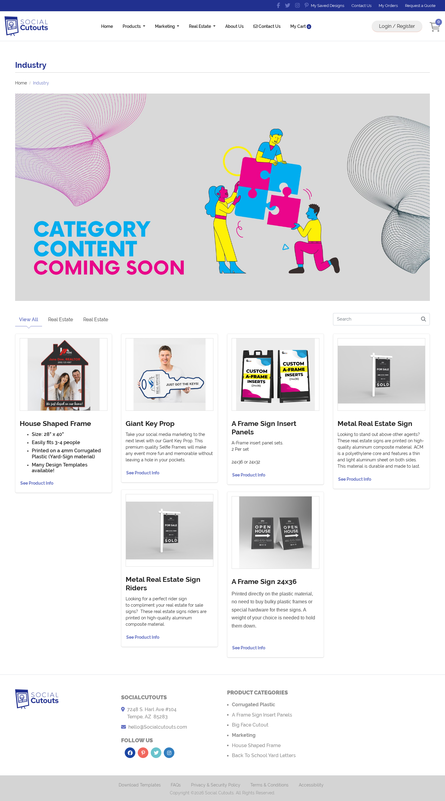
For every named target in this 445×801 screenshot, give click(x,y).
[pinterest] (306, 5)
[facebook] (278, 5)
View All (28, 319)
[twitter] (287, 5)
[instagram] (297, 5)
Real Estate (60, 319)
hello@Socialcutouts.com (157, 727)
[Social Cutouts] (26, 26)
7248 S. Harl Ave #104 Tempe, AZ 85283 (151, 713)
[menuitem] (107, 26)
